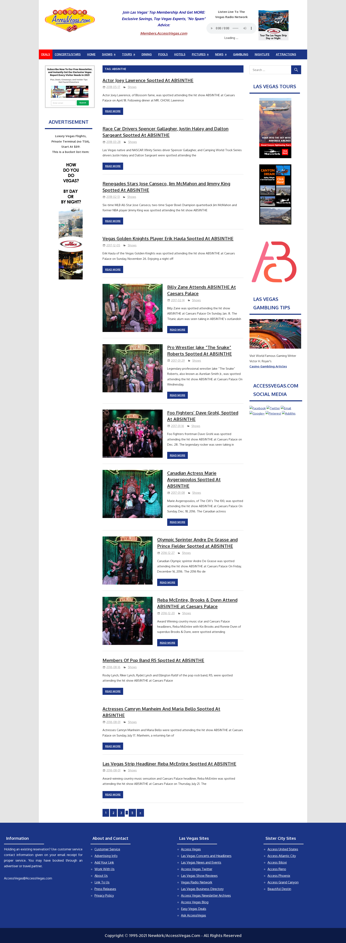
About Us (101, 876)
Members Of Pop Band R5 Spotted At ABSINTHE (153, 660)
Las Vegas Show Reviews (199, 876)
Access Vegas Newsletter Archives (206, 895)
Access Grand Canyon (283, 882)
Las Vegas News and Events (201, 862)
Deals (45, 54)
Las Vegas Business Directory (202, 889)
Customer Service (107, 849)
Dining (147, 54)
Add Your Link (104, 862)
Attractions (286, 54)
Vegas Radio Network (196, 882)
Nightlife (262, 54)
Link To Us (102, 882)
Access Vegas (191, 849)
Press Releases (105, 889)
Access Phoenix (279, 876)
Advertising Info (106, 856)
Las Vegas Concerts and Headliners (206, 856)
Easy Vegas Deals (193, 909)
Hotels (179, 54)
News (219, 54)
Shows (107, 54)
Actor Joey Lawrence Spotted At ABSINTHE (148, 80)
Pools (163, 54)
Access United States (283, 849)
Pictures (199, 54)
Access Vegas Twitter (196, 869)
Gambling (240, 54)
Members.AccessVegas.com (163, 33)
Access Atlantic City (282, 856)
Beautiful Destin (279, 889)
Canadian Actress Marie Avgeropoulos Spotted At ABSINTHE (194, 479)
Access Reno (277, 869)
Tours (127, 54)
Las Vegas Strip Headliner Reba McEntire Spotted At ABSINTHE (169, 763)
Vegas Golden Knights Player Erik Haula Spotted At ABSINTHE (168, 238)
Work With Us (105, 869)
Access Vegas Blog (194, 902)
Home (91, 54)
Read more (113, 111)
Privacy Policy (104, 895)
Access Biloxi (277, 862)
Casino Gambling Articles (268, 366)
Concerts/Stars (68, 54)
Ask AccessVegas (193, 915)
